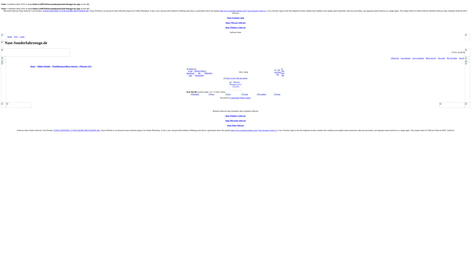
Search (461, 58)
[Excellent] (261, 94)
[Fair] (228, 94)
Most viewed (431, 58)
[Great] (277, 94)
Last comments (418, 58)
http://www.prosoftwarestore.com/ (233, 11)
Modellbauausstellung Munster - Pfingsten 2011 (72, 66)
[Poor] (211, 94)
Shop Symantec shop (235, 18)
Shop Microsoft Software (235, 121)
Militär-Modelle (43, 66)
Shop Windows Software (235, 27)
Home (9, 37)
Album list (395, 58)
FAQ (16, 37)
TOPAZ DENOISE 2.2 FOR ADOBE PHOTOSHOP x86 (66, 11)
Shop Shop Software (235, 125)
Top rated (441, 58)
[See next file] (282, 72)
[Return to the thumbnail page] (190, 72)
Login (22, 37)
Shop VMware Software (235, 23)
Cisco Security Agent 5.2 (256, 11)
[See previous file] (277, 72)
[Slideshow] (208, 72)
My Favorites (452, 58)
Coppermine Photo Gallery (240, 98)
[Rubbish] (195, 94)
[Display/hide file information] (199, 72)
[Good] (245, 94)
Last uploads (405, 58)
